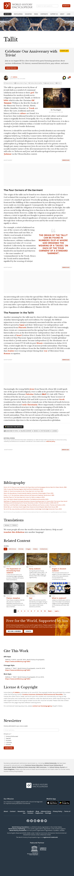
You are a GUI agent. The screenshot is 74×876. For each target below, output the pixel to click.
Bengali (7, 525)
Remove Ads (65, 160)
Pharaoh (22, 328)
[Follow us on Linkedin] (38, 821)
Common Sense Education (34, 765)
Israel (18, 335)
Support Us (54, 14)
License (54, 431)
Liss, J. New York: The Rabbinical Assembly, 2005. (26, 499)
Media (36, 14)
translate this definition (14, 532)
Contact (13, 811)
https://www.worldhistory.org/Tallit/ (17, 661)
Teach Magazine (9, 769)
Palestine (30, 394)
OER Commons (41, 767)
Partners (30, 813)
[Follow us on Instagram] (42, 821)
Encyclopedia (18, 14)
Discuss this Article (14, 427)
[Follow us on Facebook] (28, 821)
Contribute (44, 14)
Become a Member (14, 631)
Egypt (21, 325)
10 (45, 611)
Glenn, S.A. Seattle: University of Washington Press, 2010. (29, 493)
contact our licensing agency (42, 706)
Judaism (7, 154)
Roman (7, 354)
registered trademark (50, 837)
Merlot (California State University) (24, 767)
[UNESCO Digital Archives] (37, 850)
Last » (57, 611)
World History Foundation (20, 827)
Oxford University (50, 763)
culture (23, 113)
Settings (48, 813)
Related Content (25, 431)
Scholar (8, 744)
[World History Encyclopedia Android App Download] (64, 803)
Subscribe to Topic (21, 83)
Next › (50, 611)
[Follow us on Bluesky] (35, 821)
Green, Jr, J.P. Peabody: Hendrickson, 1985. (29, 495)
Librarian (9, 742)
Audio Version (49, 83)
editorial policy (50, 441)
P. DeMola (14, 77)
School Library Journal (57, 767)
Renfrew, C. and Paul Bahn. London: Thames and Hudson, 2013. (34, 505)
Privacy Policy (57, 811)
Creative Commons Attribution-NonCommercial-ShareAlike (42, 694)
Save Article (8, 83)
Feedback (30, 811)
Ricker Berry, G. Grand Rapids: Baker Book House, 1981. (31, 507)
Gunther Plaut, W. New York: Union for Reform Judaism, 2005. (24, 497)
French (14, 525)
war (45, 351)
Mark (44, 394)
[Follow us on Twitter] (31, 821)
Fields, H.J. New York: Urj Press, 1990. (23, 491)
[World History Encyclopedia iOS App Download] (52, 803)
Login (68, 14)
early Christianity (29, 405)
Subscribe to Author (36, 83)
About (62, 14)
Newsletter (21, 811)
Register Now (11, 68)
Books (36, 431)
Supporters (39, 813)
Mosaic (40, 343)
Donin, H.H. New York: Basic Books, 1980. (35, 487)
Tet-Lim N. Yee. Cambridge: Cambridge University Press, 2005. (33, 509)
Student (8, 740)
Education (28, 14)
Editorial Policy (46, 811)
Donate (28, 631)
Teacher (8, 738)
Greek (61, 399)
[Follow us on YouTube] (45, 821)
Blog (37, 811)
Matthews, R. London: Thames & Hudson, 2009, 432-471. (35, 502)
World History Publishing (16, 829)
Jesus (32, 389)
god (32, 93)
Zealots (10, 351)
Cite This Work (45, 431)
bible (6, 100)
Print (58, 83)
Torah (31, 108)
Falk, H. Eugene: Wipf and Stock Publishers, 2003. (23, 489)
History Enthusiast (12, 736)
